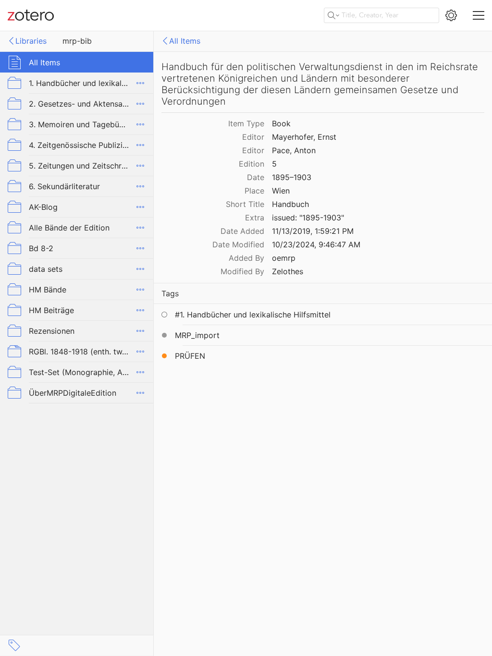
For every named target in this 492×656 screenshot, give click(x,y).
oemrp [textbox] (283, 258)
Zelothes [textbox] (287, 271)
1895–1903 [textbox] (291, 177)
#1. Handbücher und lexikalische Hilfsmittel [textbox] (253, 314)
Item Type (246, 123)
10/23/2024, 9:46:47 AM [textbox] (316, 244)
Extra (254, 217)
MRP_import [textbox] (197, 335)
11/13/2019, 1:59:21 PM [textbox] (313, 231)
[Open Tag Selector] (14, 645)
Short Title (245, 204)
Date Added (242, 231)
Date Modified (238, 244)
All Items (184, 41)
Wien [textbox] (281, 190)
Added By (246, 258)
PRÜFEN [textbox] (190, 356)
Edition (251, 164)
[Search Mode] (333, 15)
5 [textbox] (274, 164)
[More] (140, 83)
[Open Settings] (451, 15)
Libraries (31, 41)
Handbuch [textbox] (290, 204)
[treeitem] (77, 62)
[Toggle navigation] (478, 15)
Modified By (242, 271)
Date (255, 177)
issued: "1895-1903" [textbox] (308, 217)
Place (254, 190)
